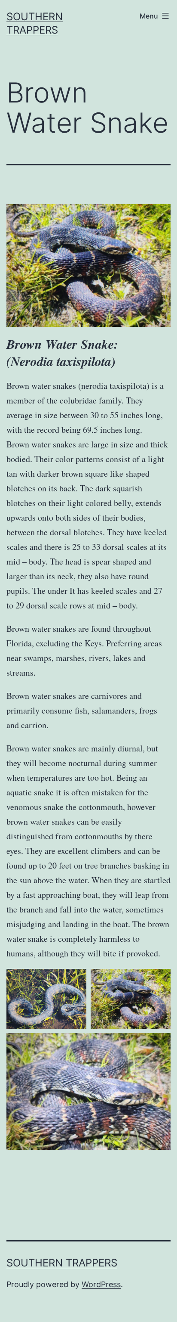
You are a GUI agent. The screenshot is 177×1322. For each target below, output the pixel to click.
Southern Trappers (61, 1263)
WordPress (101, 1284)
